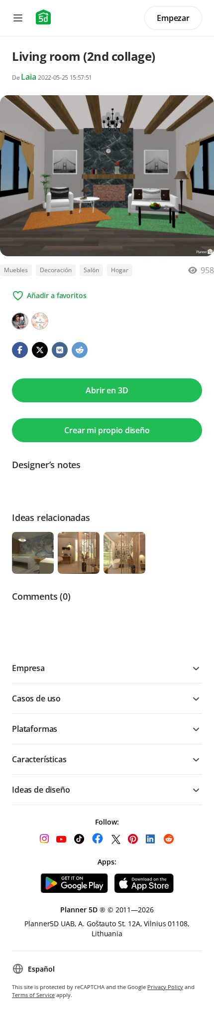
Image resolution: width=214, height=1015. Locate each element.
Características (39, 759)
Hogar (119, 270)
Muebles (16, 270)
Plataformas (34, 728)
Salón (91, 270)
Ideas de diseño (41, 789)
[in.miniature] (40, 321)
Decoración (56, 270)
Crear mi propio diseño (106, 430)
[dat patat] (20, 321)
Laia (29, 76)
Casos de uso (36, 698)
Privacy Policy (165, 987)
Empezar (173, 17)
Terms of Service (33, 995)
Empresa (28, 668)
